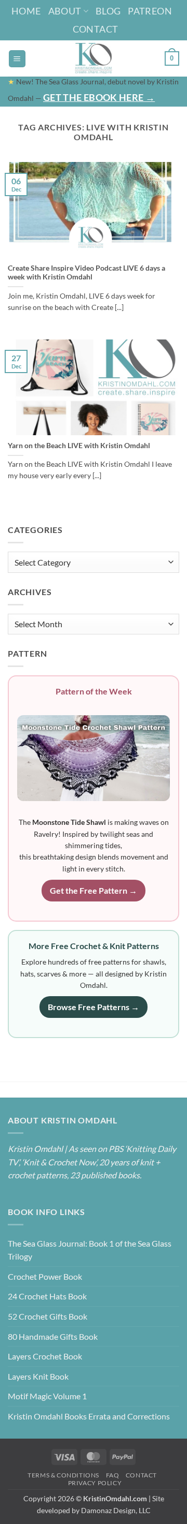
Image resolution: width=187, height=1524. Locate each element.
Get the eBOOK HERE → (99, 97)
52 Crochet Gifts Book (47, 1316)
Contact (95, 29)
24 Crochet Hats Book (47, 1296)
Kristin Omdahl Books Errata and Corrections (89, 1416)
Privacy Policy (95, 1483)
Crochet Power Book (45, 1276)
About (65, 11)
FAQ (112, 1475)
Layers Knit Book (38, 1376)
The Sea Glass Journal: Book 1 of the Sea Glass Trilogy (89, 1250)
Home (26, 11)
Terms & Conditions (63, 1475)
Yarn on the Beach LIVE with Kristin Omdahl (79, 445)
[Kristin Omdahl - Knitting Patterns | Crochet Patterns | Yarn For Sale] (93, 58)
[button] (17, 58)
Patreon (150, 11)
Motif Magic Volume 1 (47, 1396)
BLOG (108, 11)
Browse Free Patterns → (93, 1007)
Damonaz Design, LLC (116, 1510)
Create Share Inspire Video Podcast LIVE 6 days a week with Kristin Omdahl (86, 273)
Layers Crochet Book (45, 1356)
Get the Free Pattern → (93, 890)
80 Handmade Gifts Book (53, 1336)
